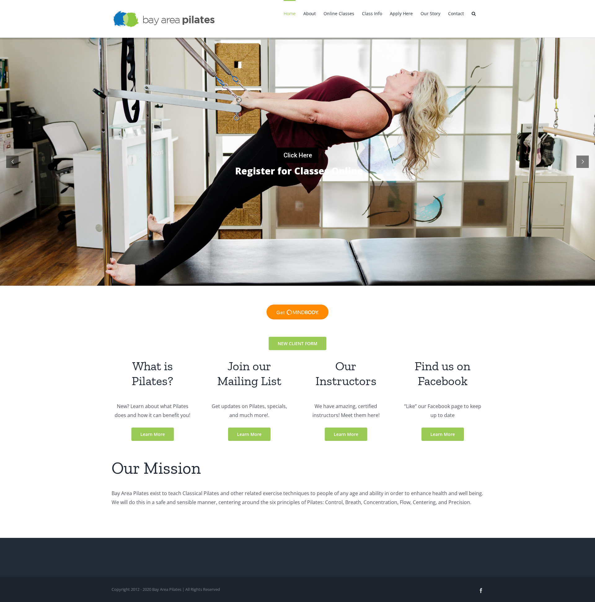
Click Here (298, 155)
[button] (474, 13)
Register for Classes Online (264, 171)
